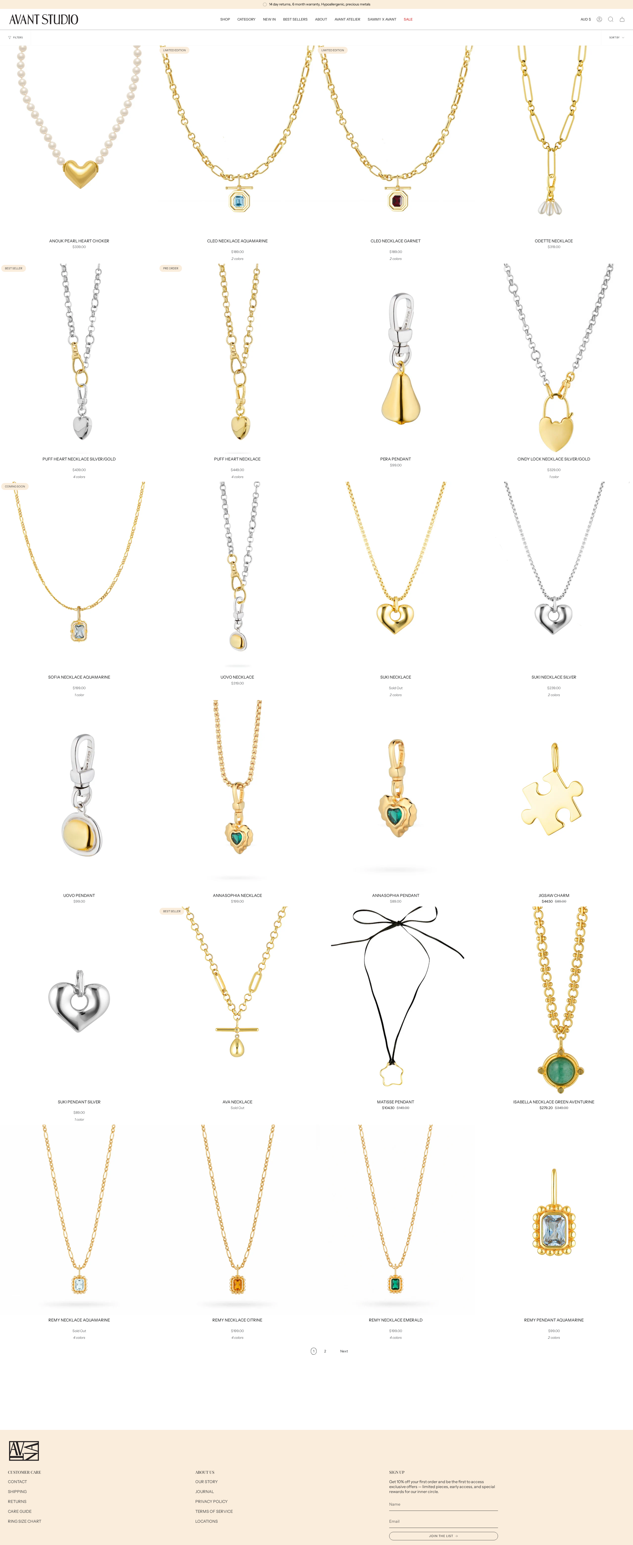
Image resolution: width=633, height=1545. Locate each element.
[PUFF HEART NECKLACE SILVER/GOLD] (79, 359)
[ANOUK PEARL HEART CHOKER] (79, 141)
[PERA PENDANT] (395, 359)
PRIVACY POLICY (211, 1501)
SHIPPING (17, 1491)
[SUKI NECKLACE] (395, 577)
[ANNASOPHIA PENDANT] (395, 795)
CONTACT (17, 1481)
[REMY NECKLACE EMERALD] (395, 1220)
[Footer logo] (24, 1451)
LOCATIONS (206, 1521)
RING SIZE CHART (24, 1521)
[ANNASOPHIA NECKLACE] (237, 795)
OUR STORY (206, 1481)
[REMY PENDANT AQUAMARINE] (554, 1220)
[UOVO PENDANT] (79, 795)
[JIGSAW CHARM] (554, 795)
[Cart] (622, 19)
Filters (18, 37)
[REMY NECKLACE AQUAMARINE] (79, 1220)
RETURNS (17, 1501)
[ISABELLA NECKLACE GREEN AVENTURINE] (554, 1002)
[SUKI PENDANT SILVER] (79, 1002)
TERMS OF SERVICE (214, 1511)
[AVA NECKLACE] (237, 1002)
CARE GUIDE (20, 1511)
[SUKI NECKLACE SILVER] (554, 577)
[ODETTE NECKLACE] (554, 141)
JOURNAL (204, 1491)
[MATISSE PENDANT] (395, 1002)
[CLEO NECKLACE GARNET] (395, 141)
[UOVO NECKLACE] (237, 577)
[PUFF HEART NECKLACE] (237, 359)
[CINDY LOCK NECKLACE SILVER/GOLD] (554, 359)
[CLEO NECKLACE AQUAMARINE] (237, 141)
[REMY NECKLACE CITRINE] (237, 1220)
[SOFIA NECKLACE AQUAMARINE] (79, 577)
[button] (225, 19)
